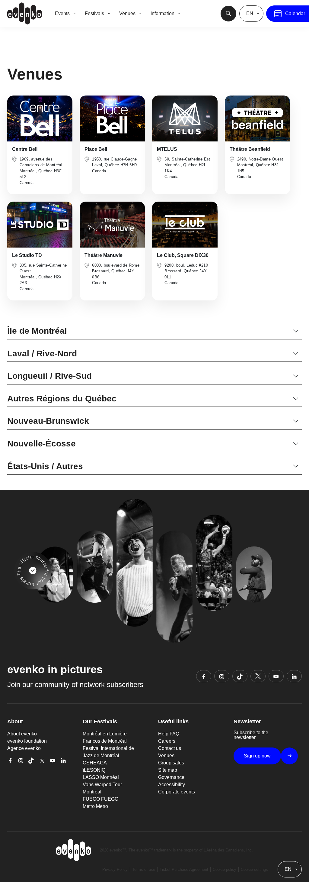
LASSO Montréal (101, 777)
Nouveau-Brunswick (48, 421)
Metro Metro (95, 806)
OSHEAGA (95, 762)
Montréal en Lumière (105, 733)
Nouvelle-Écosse (41, 443)
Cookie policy (224, 869)
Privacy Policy (115, 869)
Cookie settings (254, 869)
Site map (167, 770)
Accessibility (171, 784)
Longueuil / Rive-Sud (49, 376)
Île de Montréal (37, 331)
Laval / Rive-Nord (42, 353)
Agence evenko (24, 748)
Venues (166, 755)
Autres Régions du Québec (61, 398)
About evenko (22, 733)
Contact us (169, 748)
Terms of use (143, 869)
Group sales (171, 762)
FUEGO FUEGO (100, 799)
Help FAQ (168, 733)
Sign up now (257, 755)
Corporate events (176, 791)
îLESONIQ (94, 770)
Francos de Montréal (105, 741)
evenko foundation (27, 741)
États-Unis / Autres (45, 466)
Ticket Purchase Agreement (184, 869)
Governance (171, 777)
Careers (166, 741)
